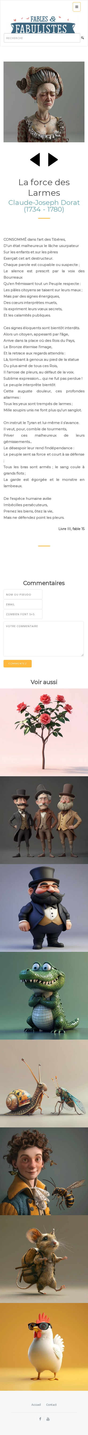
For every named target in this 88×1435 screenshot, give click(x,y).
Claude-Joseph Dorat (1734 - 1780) (44, 205)
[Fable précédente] (35, 159)
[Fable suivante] (53, 159)
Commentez (17, 663)
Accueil (36, 1405)
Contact (51, 1405)
